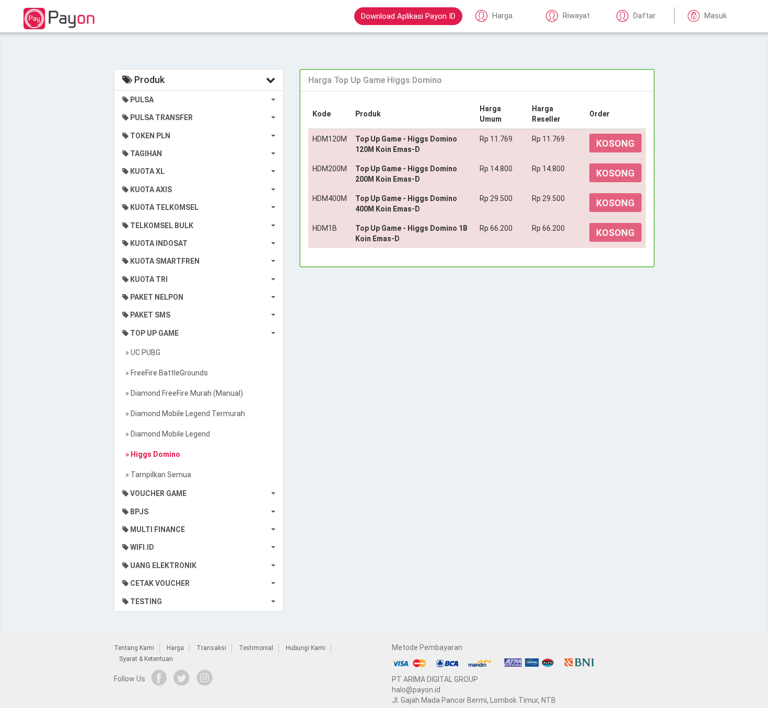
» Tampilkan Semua (156, 474)
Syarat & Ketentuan (146, 659)
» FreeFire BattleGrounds (165, 373)
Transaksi (211, 648)
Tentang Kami (134, 648)
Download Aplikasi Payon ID (408, 16)
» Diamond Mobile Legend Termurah (183, 413)
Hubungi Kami (305, 648)
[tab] (477, 80)
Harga (175, 648)
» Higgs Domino (151, 454)
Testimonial (256, 648)
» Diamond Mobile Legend (166, 434)
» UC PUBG (141, 352)
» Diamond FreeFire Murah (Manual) (182, 393)
